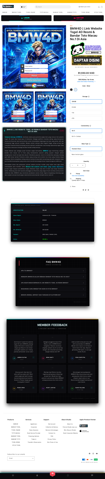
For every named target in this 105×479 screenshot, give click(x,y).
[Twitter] (86, 190)
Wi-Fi (73, 131)
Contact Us (52, 433)
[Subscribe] (32, 458)
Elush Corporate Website (70, 433)
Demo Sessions (33, 430)
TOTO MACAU (16, 433)
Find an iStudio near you (70, 427)
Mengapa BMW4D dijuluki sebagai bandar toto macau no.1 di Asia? (52, 277)
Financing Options (34, 436)
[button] (4, 12)
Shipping (83, 75)
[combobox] (53, 6)
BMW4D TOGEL (15, 427)
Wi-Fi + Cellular (76, 136)
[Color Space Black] (71, 89)
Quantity (86, 161)
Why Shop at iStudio (70, 430)
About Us (70, 424)
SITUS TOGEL (16, 445)
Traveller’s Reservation (34, 442)
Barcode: (87, 67)
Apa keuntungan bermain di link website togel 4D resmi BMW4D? (52, 283)
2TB (73, 118)
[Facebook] (84, 190)
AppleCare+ (34, 424)
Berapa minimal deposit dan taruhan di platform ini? (52, 295)
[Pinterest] (89, 190)
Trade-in (33, 439)
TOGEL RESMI (16, 442)
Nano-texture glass (78, 154)
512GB (74, 107)
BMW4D (15, 424)
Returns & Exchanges (52, 430)
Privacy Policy (52, 439)
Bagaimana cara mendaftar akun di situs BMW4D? (52, 289)
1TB (73, 113)
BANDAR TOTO (15, 439)
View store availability (78, 175)
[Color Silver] (75, 89)
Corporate (34, 427)
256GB (74, 101)
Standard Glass (76, 149)
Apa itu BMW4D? (52, 271)
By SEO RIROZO (94, 462)
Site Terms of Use (52, 442)
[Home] (8, 7)
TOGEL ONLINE (15, 430)
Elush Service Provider (33, 433)
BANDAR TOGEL (15, 436)
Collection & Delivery (52, 427)
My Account (51, 424)
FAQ (52, 436)
